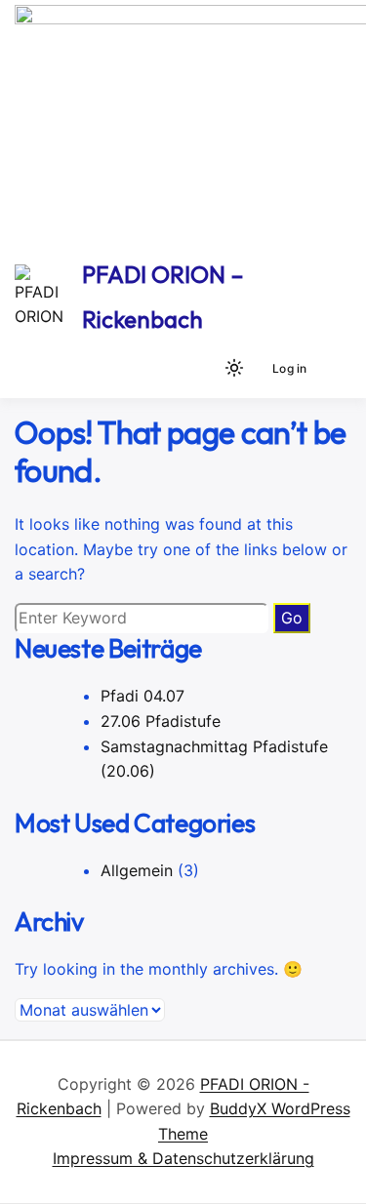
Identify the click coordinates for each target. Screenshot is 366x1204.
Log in (289, 368)
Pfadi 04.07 (142, 695)
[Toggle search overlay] (201, 368)
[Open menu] (332, 367)
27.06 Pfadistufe (161, 721)
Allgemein (137, 870)
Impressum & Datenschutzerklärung (183, 1158)
